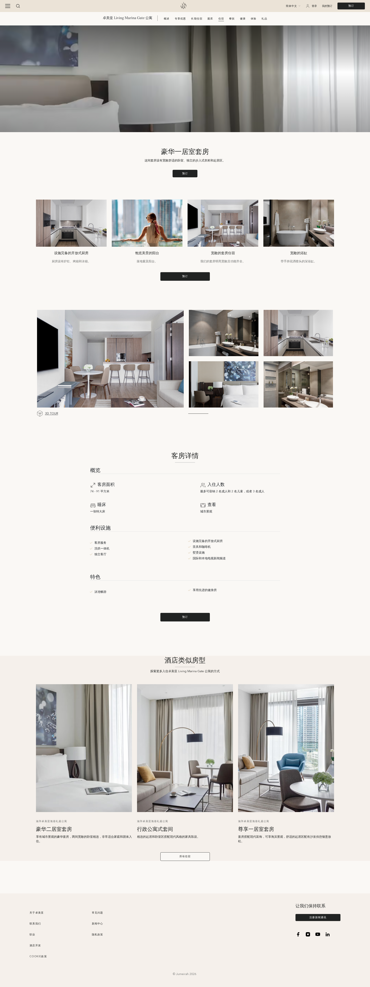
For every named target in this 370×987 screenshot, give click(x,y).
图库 (210, 18)
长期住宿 (196, 18)
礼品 (264, 18)
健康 (243, 18)
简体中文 (291, 6)
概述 (166, 18)
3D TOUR (51, 413)
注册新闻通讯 (317, 917)
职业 (32, 934)
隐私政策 (97, 934)
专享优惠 (180, 18)
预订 (351, 6)
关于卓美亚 (37, 913)
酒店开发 (35, 945)
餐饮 (232, 18)
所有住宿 (185, 856)
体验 (253, 18)
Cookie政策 (38, 956)
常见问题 (97, 913)
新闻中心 (97, 923)
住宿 (221, 18)
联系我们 (35, 923)
